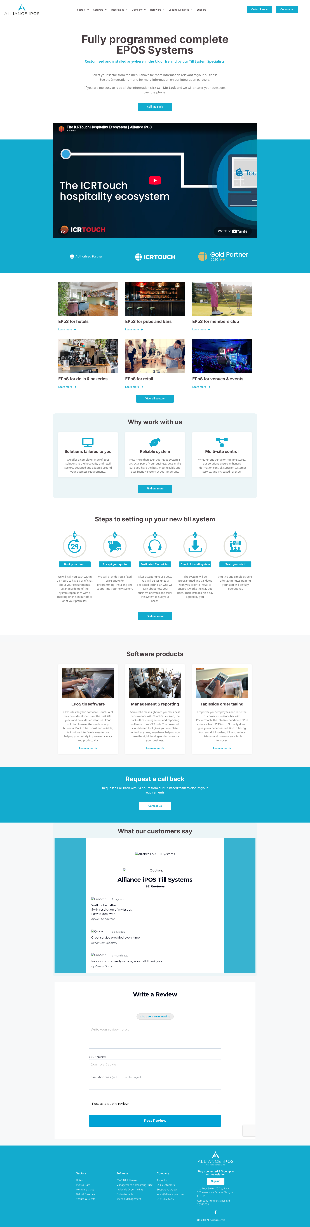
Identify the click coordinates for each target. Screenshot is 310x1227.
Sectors (81, 9)
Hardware (155, 9)
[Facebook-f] (215, 1212)
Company (137, 9)
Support (201, 9)
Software (98, 9)
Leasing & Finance (179, 9)
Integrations (117, 9)
